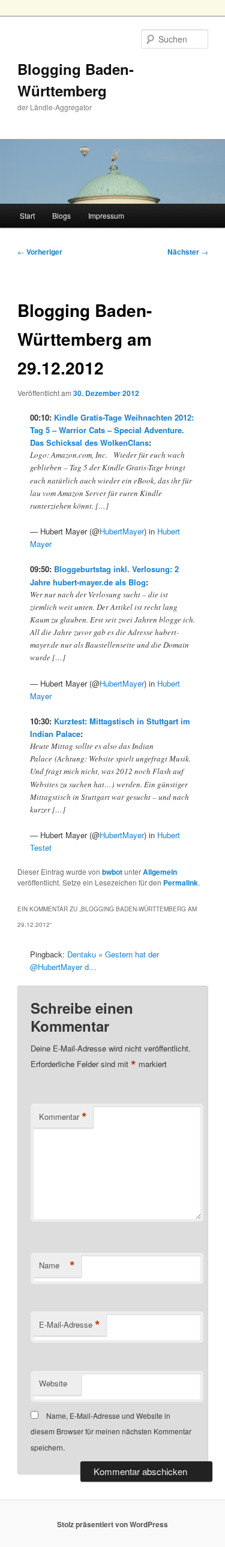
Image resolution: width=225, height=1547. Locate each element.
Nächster (187, 251)
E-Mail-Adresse (69, 1324)
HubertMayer (122, 531)
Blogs (61, 215)
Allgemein (160, 871)
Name (57, 1265)
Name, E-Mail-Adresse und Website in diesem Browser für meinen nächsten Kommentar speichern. (111, 1431)
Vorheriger (39, 251)
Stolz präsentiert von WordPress (112, 1524)
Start (27, 215)
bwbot (112, 871)
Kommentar (63, 1116)
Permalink (180, 882)
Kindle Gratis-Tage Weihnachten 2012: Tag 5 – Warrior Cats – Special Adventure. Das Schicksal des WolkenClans (112, 430)
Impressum (106, 215)
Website (53, 1383)
